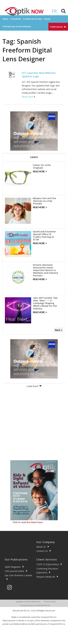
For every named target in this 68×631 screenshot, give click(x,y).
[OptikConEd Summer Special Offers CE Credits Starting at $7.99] (18, 243)
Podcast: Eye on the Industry (17, 26)
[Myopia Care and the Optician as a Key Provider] (18, 210)
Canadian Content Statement (28, 601)
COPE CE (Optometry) (47, 564)
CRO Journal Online (14, 571)
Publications (56, 26)
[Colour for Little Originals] (18, 177)
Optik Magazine (13, 566)
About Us (41, 546)
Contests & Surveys (32, 18)
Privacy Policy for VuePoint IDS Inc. (35, 605)
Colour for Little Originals (42, 166)
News (5, 18)
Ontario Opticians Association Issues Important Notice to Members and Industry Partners (45, 270)
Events (47, 18)
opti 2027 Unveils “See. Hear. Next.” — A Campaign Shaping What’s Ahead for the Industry (45, 303)
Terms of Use (50, 601)
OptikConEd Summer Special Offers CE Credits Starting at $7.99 (44, 235)
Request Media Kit (45, 576)
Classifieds (15, 18)
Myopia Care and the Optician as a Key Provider (44, 201)
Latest (34, 157)
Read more (27, 96)
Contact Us (42, 550)
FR (54, 11)
